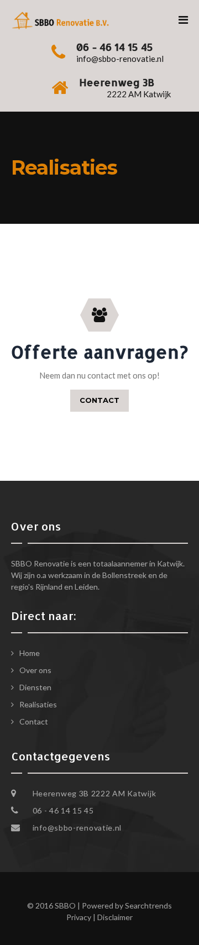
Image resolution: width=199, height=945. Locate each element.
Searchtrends (148, 905)
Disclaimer (115, 917)
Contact (33, 721)
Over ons (35, 670)
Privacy (78, 917)
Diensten (35, 687)
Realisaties (38, 704)
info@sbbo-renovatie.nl (77, 827)
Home (29, 653)
